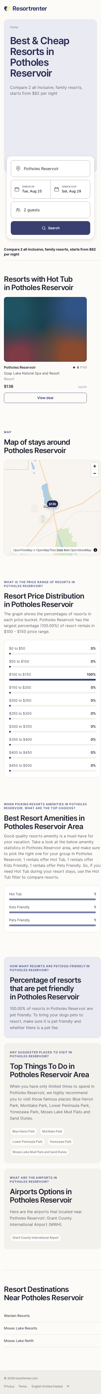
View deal (45, 398)
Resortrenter (30, 8)
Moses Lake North (19, 1341)
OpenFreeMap (23, 550)
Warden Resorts (17, 1316)
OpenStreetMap (80, 550)
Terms (22, 1386)
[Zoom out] (94, 473)
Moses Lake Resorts (20, 1328)
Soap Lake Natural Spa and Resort (32, 373)
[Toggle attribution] (95, 550)
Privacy (9, 1386)
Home (14, 27)
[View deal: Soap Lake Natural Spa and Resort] (45, 329)
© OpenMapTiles (44, 550)
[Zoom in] (94, 466)
